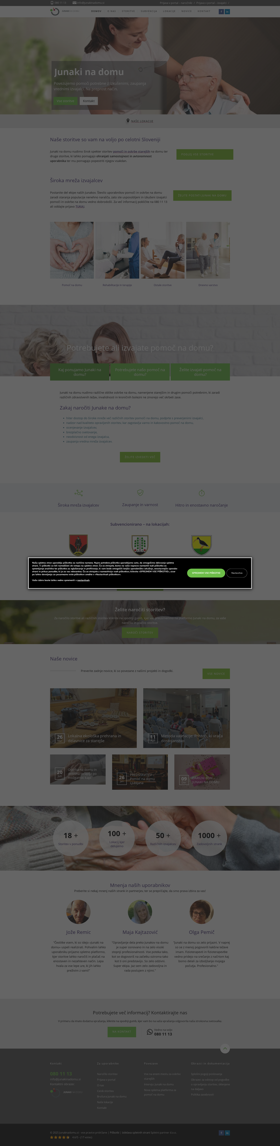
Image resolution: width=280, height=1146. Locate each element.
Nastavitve (236, 573)
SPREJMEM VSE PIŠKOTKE (206, 573)
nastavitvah (83, 580)
